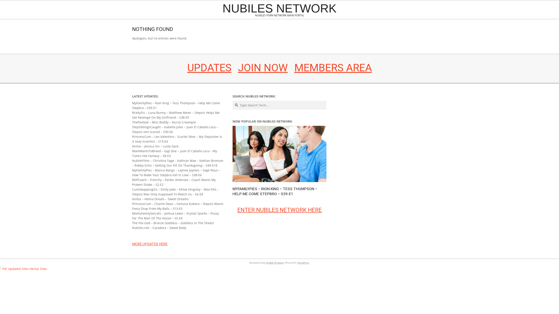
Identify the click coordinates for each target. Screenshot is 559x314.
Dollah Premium (275, 262)
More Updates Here (149, 244)
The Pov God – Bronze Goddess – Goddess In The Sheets (173, 223)
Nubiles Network (279, 8)
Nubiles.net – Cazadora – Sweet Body (159, 228)
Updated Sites (18, 269)
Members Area (333, 67)
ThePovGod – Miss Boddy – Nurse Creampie (164, 122)
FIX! (4, 269)
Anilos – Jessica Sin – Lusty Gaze (155, 146)
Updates (209, 67)
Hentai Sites (38, 269)
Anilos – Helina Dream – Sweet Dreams (160, 199)
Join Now (263, 67)
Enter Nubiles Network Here (279, 210)
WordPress (303, 262)
